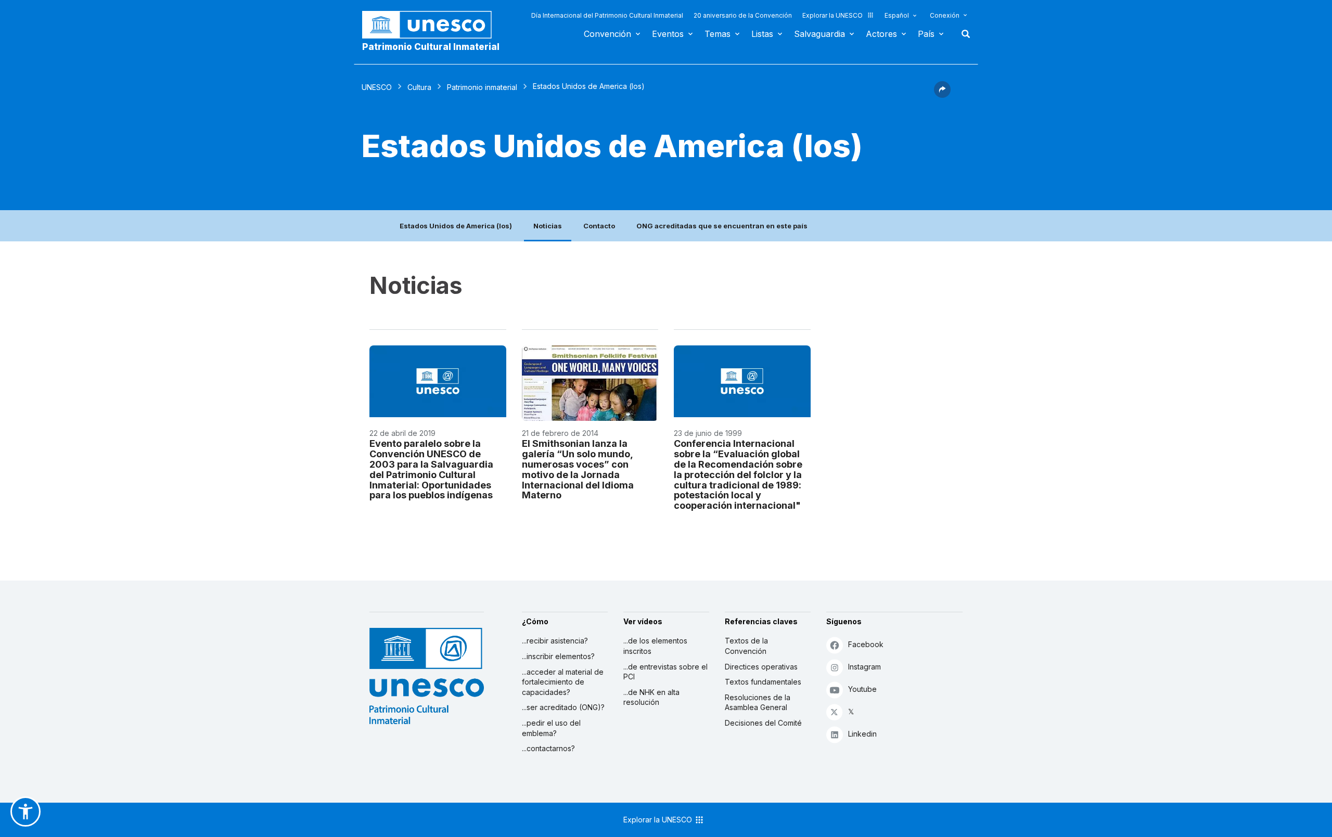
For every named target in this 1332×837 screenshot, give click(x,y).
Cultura (419, 87)
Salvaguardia (819, 34)
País (926, 34)
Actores (881, 34)
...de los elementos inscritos (655, 645)
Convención (607, 34)
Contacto (599, 226)
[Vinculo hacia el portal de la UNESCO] (432, 24)
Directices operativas (761, 666)
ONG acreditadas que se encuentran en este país (722, 226)
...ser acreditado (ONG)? (563, 707)
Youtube (862, 689)
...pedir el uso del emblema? (551, 728)
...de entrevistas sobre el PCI (665, 671)
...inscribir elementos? (558, 656)
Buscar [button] (962, 34)
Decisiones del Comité (763, 722)
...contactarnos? (548, 748)
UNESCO (377, 87)
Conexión (944, 15)
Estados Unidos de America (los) (456, 226)
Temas (718, 34)
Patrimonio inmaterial (482, 87)
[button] (942, 94)
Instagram (864, 666)
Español (897, 15)
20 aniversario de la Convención (743, 15)
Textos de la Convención (746, 645)
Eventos (668, 34)
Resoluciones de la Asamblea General (757, 702)
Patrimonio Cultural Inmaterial (430, 47)
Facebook (865, 644)
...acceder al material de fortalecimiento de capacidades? (563, 682)
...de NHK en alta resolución (651, 697)
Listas (762, 34)
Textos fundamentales (763, 681)
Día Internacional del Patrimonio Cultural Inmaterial (607, 15)
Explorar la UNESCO (832, 15)
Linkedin (862, 733)
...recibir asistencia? (555, 640)
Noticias (547, 226)
